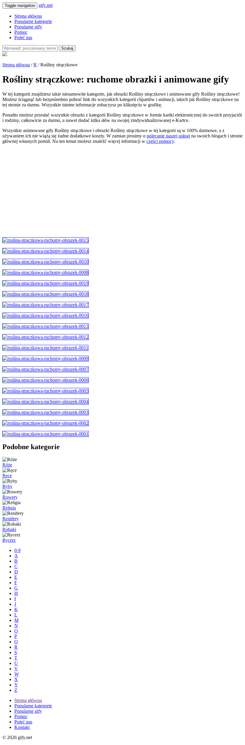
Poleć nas (23, 37)
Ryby (7, 486)
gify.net (46, 5)
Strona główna (28, 16)
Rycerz (9, 540)
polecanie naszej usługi (168, 135)
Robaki (9, 529)
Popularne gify (28, 26)
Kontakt (22, 727)
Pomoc (20, 32)
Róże (7, 464)
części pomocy (160, 141)
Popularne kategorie (33, 21)
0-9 (17, 550)
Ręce (7, 475)
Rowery (10, 497)
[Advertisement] (122, 190)
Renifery (10, 518)
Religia (9, 507)
